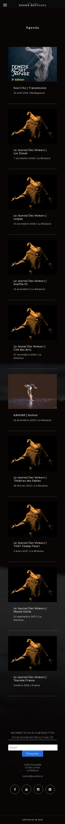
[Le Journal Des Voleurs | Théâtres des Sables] (32, 456)
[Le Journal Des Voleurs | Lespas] (32, 194)
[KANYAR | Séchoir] (32, 394)
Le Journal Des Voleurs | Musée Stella (30, 610)
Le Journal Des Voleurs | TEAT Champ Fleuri (30, 544)
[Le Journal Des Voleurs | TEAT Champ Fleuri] (32, 521)
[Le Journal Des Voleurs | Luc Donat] (32, 128)
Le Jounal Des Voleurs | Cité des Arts (30, 348)
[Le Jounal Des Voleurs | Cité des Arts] (32, 325)
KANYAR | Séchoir (26, 415)
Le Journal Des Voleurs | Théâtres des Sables (30, 479)
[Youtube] (26, 789)
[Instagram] (38, 789)
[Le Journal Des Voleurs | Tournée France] (32, 655)
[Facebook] (14, 789)
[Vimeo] (50, 789)
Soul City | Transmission (30, 87)
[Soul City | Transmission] (32, 66)
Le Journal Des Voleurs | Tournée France (30, 678)
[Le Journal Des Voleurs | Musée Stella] (32, 587)
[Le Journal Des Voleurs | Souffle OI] (32, 259)
